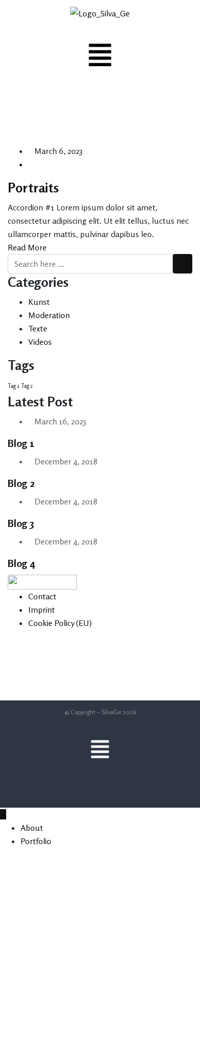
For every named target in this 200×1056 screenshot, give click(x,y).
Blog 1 (21, 443)
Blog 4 (21, 563)
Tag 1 (13, 386)
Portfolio (36, 841)
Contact (42, 596)
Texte (37, 328)
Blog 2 (21, 483)
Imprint (41, 609)
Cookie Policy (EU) (60, 623)
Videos (40, 342)
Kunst (39, 302)
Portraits (33, 187)
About (32, 828)
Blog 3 (21, 523)
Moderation (49, 315)
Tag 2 (27, 386)
